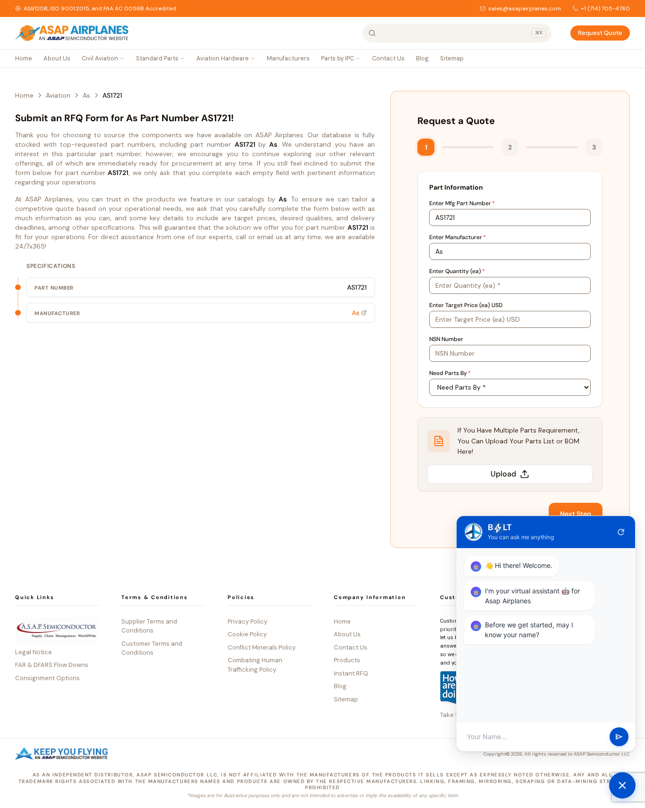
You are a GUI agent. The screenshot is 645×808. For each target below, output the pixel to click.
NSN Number (446, 339)
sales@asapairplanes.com (524, 8)
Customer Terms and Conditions (151, 648)
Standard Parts (157, 58)
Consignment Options (47, 678)
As (86, 95)
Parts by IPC (337, 58)
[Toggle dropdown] (122, 58)
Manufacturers (288, 58)
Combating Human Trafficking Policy (255, 665)
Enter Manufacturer (457, 237)
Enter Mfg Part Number (462, 203)
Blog (422, 58)
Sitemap (452, 58)
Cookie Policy (247, 634)
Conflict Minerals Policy (262, 647)
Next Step (575, 513)
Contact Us (388, 58)
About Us (56, 58)
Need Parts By (450, 373)
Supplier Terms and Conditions (149, 626)
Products (347, 660)
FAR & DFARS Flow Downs (51, 665)
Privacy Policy (247, 621)
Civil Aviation (100, 58)
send (619, 737)
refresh (621, 532)
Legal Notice (33, 652)
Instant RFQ (351, 673)
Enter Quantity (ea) (457, 271)
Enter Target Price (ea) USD (465, 305)
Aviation (58, 95)
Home (23, 58)
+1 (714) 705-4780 (605, 8)
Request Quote (600, 33)
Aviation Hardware (222, 58)
